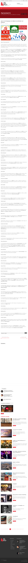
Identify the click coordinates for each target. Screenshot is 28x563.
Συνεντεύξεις (12, 540)
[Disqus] (14, 354)
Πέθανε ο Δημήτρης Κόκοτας (7, 399)
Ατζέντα (11, 545)
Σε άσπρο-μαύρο (12, 547)
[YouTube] (25, 1)
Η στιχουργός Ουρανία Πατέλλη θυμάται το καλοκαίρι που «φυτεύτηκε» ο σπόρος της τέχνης (8, 395)
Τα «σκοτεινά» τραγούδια (17, 429)
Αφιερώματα (12, 546)
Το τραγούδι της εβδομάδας (5, 403)
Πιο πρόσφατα (4, 388)
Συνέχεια (15, 425)
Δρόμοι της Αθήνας (16, 462)
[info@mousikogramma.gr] (26, 1)
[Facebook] (22, 1)
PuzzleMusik (15, 516)
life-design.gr (5, 560)
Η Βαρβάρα (15, 483)
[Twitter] (23, 1)
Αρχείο (2, 413)
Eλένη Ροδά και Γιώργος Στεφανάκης (19, 494)
